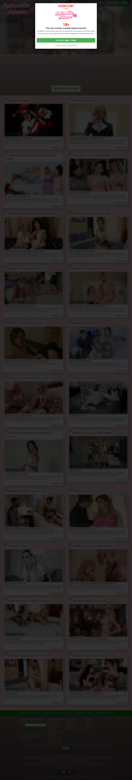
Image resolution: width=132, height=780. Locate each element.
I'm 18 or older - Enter (66, 40)
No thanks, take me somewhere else (66, 45)
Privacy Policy (89, 33)
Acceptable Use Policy (76, 33)
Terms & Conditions (64, 33)
